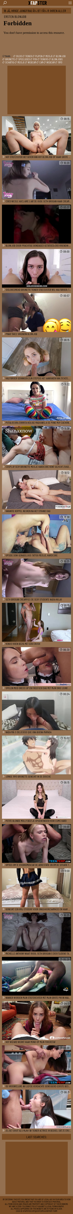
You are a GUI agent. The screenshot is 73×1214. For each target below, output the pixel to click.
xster (37, 2)
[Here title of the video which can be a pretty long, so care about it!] (36, 135)
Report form (51, 1211)
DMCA (43, 1211)
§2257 (37, 1211)
